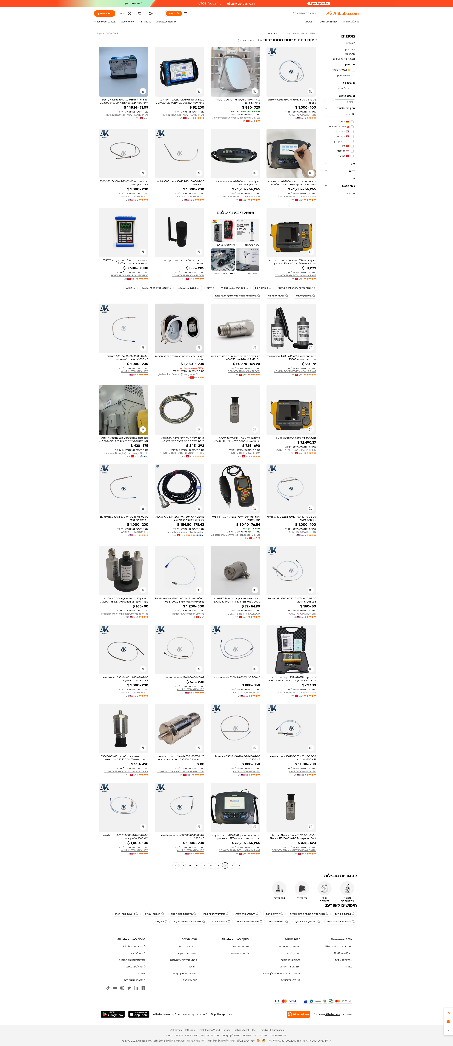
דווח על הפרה (190, 980)
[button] (186, 13)
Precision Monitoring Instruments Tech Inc (124, 613)
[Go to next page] (175, 865)
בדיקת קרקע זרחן (303, 296)
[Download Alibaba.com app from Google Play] (113, 1014)
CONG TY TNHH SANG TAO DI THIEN (296, 449)
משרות (348, 966)
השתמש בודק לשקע (245, 914)
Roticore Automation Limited (188, 613)
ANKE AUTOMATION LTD (302, 114)
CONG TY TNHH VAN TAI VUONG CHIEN (182, 453)
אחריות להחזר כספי (290, 953)
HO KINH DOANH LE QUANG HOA (129, 275)
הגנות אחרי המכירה (290, 966)
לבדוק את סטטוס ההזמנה (132, 959)
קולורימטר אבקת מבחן (214, 914)
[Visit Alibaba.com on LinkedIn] (136, 988)
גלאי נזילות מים (277, 921)
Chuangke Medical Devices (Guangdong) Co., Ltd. (235, 117)
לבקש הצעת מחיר (239, 953)
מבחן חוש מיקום (343, 914)
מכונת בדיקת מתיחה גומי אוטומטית (307, 914)
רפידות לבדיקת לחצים (248, 921)
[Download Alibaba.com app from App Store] (139, 1014)
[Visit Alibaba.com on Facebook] (143, 988)
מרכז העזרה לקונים (187, 946)
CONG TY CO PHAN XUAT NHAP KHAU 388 (180, 771)
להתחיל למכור (138, 953)
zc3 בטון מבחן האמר (125, 914)
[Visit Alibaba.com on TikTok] (108, 988)
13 (183, 865)
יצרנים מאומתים (240, 946)
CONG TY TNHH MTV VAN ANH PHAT (295, 196)
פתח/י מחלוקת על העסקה (183, 959)
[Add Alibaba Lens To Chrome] (298, 1014)
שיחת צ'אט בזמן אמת (186, 953)
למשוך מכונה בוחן (276, 296)
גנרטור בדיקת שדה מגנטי (339, 921)
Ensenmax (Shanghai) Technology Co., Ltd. (125, 453)
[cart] (139, 14)
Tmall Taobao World (209, 1029)
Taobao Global (241, 1029)
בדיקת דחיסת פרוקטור (182, 914)
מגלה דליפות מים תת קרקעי (188, 921)
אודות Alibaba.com (341, 939)
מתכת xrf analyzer (187, 288)
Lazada (226, 1029)
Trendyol (264, 1029)
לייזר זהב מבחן (272, 914)
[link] (448, 1012)
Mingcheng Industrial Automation (185, 532)
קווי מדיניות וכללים (290, 980)
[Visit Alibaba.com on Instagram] (122, 988)
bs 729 (128, 288)
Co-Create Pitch (343, 953)
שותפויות (140, 973)
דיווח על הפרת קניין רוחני (184, 973)
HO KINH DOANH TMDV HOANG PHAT (183, 114)
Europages (278, 1029)
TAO (254, 1029)
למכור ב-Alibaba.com (134, 946)
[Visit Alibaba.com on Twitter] (129, 988)
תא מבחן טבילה (152, 914)
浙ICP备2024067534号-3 (317, 1040)
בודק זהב (159, 921)
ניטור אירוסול (261, 288)
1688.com (190, 1029)
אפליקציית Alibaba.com (166, 1014)
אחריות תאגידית (343, 959)
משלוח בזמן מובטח (290, 959)
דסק (209, 288)
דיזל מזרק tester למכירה (233, 288)
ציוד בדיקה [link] (274, 33)
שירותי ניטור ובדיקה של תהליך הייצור (281, 973)
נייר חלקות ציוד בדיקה (305, 921)
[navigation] (339, 450)
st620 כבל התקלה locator (155, 288)
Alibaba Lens (332, 1014)
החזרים (193, 966)
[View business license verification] (258, 1040)
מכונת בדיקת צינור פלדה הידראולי (295, 288)
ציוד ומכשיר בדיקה (294, 33)
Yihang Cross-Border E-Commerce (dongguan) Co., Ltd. (235, 534)
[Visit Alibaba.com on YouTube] (115, 988)
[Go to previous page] (239, 865)
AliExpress (176, 1029)
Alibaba (313, 33)
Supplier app (218, 1014)
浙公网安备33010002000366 (284, 1040)
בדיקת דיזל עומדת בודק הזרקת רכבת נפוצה (235, 296)
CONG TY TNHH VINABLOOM (188, 275)
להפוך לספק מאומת (135, 966)
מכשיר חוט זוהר (219, 921)
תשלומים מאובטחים (289, 946)
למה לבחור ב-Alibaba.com (338, 946)
